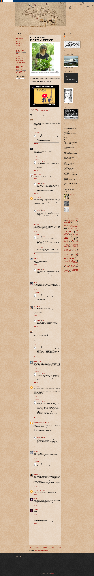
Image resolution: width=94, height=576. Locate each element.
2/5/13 (43, 437)
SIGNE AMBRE (74, 265)
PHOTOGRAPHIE (46, 110)
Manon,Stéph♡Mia (37, 330)
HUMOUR (66, 246)
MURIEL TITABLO (20, 55)
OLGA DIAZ (18, 56)
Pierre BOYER (36, 148)
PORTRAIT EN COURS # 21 (73, 208)
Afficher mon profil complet (69, 37)
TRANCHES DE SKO (20, 62)
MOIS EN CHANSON (38, 110)
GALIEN (18, 45)
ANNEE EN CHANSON (69, 220)
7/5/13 (38, 518)
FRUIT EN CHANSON (74, 244)
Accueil (45, 547)
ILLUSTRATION (75, 246)
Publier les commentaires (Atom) (41, 550)
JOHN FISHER (19, 48)
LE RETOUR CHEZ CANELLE (20, 51)
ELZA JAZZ (18, 41)
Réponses (37, 132)
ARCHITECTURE (67, 222)
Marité (35, 258)
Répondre (35, 130)
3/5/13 (36, 509)
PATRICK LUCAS (19, 60)
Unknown (67, 36)
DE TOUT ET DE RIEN (21, 40)
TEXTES (71, 268)
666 (34, 498)
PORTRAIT (71, 260)
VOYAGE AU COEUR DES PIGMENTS (20, 72)
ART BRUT (74, 222)
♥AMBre (38, 135)
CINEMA (67, 239)
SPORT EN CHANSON (71, 266)
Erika (35, 386)
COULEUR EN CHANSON (69, 240)
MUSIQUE (66, 254)
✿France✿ (36, 306)
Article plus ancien (56, 547)
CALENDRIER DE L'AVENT (71, 225)
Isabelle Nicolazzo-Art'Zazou (40, 422)
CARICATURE (73, 227)
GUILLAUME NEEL (20, 47)
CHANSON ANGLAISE (71, 231)
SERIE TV (66, 265)
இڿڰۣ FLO (36, 174)
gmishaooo (36, 361)
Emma (35, 224)
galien (35, 518)
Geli (34, 451)
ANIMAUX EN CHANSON (71, 218)
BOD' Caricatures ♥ (20, 38)
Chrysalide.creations (38, 490)
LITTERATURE (67, 250)
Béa (34, 282)
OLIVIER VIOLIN (19, 58)
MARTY (18, 53)
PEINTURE (66, 257)
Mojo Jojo (36, 197)
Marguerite (36, 474)
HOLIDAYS (72, 194)
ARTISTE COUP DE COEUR (70, 224)
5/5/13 (41, 247)
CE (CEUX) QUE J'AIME (73, 228)
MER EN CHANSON (72, 251)
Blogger (52, 573)
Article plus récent (34, 547)
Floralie (35, 118)
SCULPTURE (73, 264)
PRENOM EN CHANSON (69, 261)
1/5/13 (38, 118)
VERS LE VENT (19, 69)
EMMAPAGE (19, 43)
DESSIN (66, 241)
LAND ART (73, 249)
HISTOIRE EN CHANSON (71, 245)
